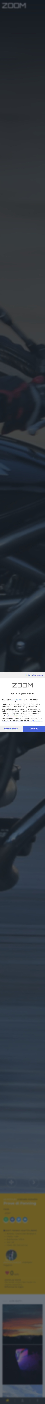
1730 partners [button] (16, 700)
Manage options (11, 729)
